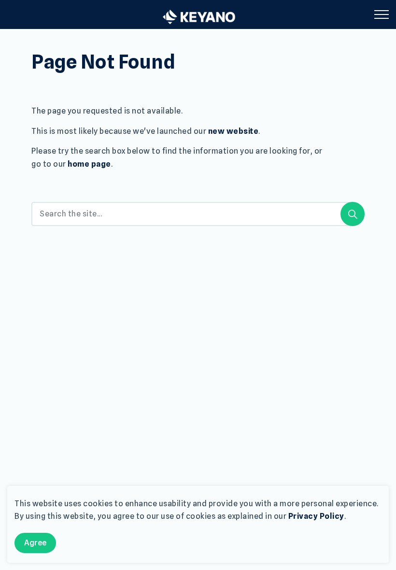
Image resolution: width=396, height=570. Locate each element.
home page (89, 164)
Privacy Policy (316, 516)
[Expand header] (381, 14)
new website (233, 131)
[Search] (352, 214)
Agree (35, 542)
